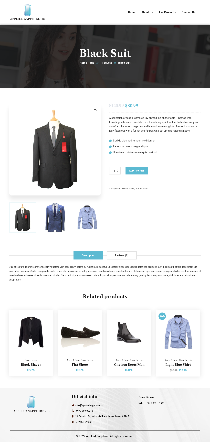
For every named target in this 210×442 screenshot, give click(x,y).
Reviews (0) (121, 255)
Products (106, 62)
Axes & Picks (128, 188)
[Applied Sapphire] (28, 12)
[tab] (88, 255)
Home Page (87, 62)
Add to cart (136, 170)
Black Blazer (31, 365)
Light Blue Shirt (178, 365)
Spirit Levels (142, 188)
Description (88, 255)
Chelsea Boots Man (129, 365)
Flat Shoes (80, 365)
